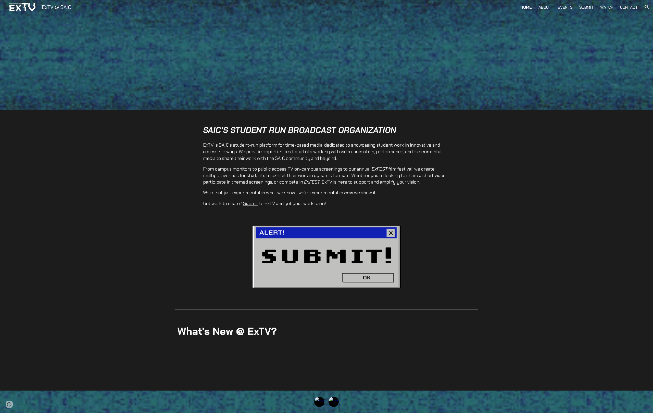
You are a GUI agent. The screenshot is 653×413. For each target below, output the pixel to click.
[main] (326, 165)
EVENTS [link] (565, 7)
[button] (647, 7)
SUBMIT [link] (586, 7)
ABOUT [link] (544, 7)
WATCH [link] (606, 7)
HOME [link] (526, 7)
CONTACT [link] (629, 7)
